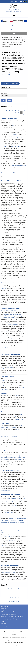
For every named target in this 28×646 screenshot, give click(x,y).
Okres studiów (5, 423)
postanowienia (9, 367)
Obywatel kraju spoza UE (8, 172)
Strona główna (5, 83)
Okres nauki (4, 412)
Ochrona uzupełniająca (7, 282)
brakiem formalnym (16, 514)
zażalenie (3, 369)
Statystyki (3, 621)
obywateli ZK (4, 323)
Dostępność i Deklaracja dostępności (9, 610)
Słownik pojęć (14, 83)
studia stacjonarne (18, 419)
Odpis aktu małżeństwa (7, 376)
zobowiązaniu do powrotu (8, 572)
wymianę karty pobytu (9, 317)
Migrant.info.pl (4, 625)
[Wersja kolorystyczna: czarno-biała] (24, 1)
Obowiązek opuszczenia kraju (9, 118)
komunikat (6, 74)
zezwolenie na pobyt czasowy (11, 314)
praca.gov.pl (4, 626)
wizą (10, 536)
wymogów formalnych (13, 324)
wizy (13, 125)
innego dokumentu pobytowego (17, 138)
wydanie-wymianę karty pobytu (11, 502)
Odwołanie (4, 393)
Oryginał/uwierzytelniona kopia (10, 470)
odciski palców (9, 512)
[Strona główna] (14, 6)
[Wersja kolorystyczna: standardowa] (21, 1)
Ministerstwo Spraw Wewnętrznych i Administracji (12, 616)
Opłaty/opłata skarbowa (7, 450)
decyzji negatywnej (16, 146)
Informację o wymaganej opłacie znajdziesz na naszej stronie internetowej (13, 457)
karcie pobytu (14, 338)
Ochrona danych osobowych (7, 611)
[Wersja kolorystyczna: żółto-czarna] (26, 1)
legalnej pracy (11, 540)
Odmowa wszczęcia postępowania (10, 354)
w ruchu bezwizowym (13, 134)
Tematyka (4, 93)
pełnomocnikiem (5, 490)
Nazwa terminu (5, 87)
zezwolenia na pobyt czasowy (8, 416)
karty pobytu (18, 459)
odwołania (6, 146)
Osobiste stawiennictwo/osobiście (10, 494)
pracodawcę (4, 545)
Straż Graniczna (4, 623)
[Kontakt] (12, 1)
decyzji (17, 395)
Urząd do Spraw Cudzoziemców (8, 614)
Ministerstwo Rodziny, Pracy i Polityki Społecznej (12, 618)
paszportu (8, 509)
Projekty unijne (4, 606)
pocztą (7, 331)
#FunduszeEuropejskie (14, 645)
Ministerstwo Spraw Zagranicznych (9, 619)
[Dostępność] (16, 1)
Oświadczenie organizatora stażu (10, 565)
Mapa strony (4, 608)
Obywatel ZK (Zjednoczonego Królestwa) (12, 181)
